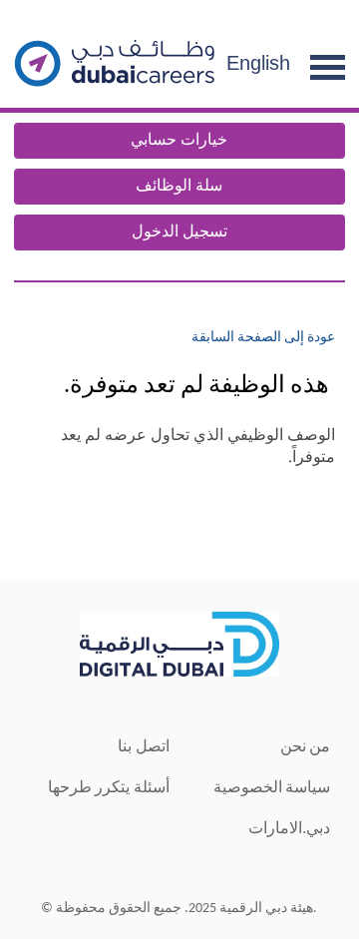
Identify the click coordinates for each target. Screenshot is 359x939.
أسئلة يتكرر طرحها (109, 786)
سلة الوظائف (179, 187)
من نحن (305, 745)
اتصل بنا (144, 745)
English (258, 63)
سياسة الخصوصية (272, 786)
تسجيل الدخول (179, 232)
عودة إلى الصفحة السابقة (263, 337)
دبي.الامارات (289, 827)
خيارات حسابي (179, 141)
